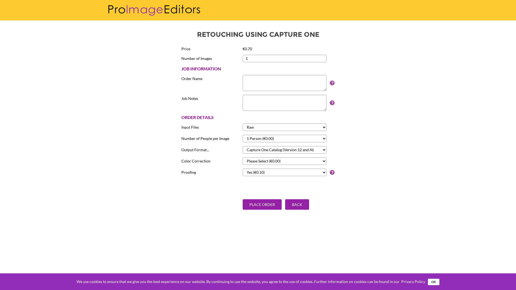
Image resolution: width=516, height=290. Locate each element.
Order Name (191, 78)
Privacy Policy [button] (413, 281)
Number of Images (196, 58)
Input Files (190, 127)
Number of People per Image (205, 138)
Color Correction (195, 161)
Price (185, 48)
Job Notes (189, 98)
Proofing (188, 172)
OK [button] (433, 282)
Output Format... (195, 149)
